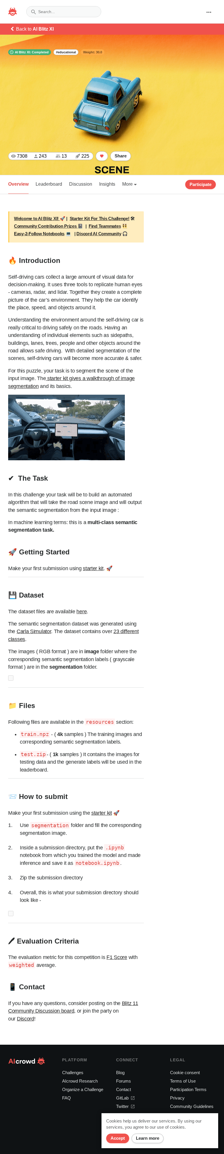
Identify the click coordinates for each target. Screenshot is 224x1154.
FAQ (66, 1097)
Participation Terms (188, 1089)
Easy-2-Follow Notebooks (39, 233)
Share (121, 155)
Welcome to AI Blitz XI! (37, 218)
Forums (123, 1081)
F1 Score (116, 957)
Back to (35, 29)
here (81, 611)
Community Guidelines (192, 1106)
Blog (120, 1072)
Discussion (80, 184)
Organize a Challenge (82, 1089)
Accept (118, 1138)
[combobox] (63, 11)
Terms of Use (183, 1081)
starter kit (93, 568)
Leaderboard (49, 184)
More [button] (128, 184)
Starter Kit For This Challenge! (100, 218)
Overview (18, 184)
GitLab (122, 1097)
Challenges (72, 1072)
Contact (123, 1089)
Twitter (122, 1106)
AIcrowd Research (80, 1081)
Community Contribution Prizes (46, 226)
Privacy (177, 1097)
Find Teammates (105, 226)
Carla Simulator (34, 631)
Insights (107, 184)
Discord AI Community (98, 233)
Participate (200, 184)
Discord (25, 1019)
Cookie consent (185, 1072)
